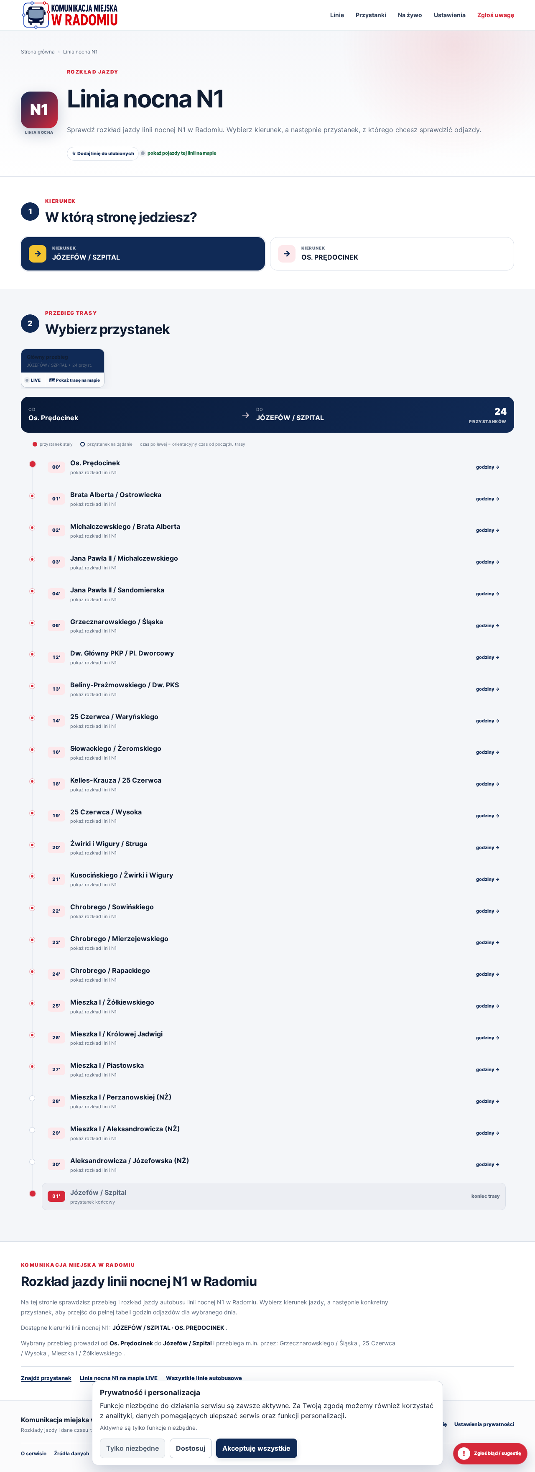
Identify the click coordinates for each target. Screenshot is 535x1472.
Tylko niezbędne (132, 1448)
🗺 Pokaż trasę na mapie (74, 380)
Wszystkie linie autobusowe (204, 1378)
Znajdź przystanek (46, 1378)
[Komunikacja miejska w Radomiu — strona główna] (70, 15)
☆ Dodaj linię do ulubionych (102, 153)
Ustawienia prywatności (484, 1424)
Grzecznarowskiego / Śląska (318, 1343)
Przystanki (371, 14)
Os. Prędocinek (131, 1343)
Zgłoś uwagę (495, 14)
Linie (337, 14)
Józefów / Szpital (187, 1343)
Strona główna (38, 51)
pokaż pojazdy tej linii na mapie (182, 153)
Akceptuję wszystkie (256, 1448)
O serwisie (33, 1453)
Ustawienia (450, 14)
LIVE (36, 380)
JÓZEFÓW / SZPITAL (141, 1327)
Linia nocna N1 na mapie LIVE (119, 1378)
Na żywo (410, 14)
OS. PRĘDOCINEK (199, 1327)
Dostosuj (190, 1448)
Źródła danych (71, 1453)
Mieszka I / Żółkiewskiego (86, 1353)
